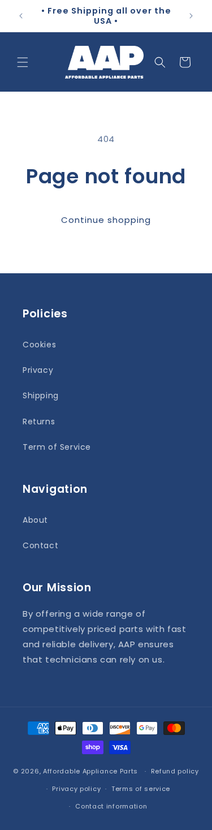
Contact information (111, 806)
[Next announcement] (191, 15)
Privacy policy (76, 788)
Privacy (38, 370)
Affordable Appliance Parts (90, 771)
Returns (39, 421)
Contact (40, 545)
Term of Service (57, 447)
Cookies (39, 344)
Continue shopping (106, 220)
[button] (22, 62)
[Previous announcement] (20, 15)
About (35, 520)
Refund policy (175, 771)
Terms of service (140, 788)
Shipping (41, 395)
